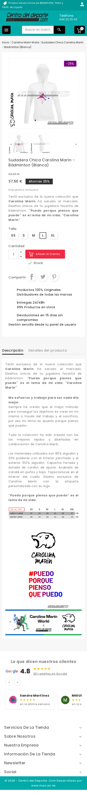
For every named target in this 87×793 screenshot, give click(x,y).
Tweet (43, 277)
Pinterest (54, 277)
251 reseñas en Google (50, 673)
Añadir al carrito (48, 254)
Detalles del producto (47, 350)
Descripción (12, 350)
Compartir (31, 277)
